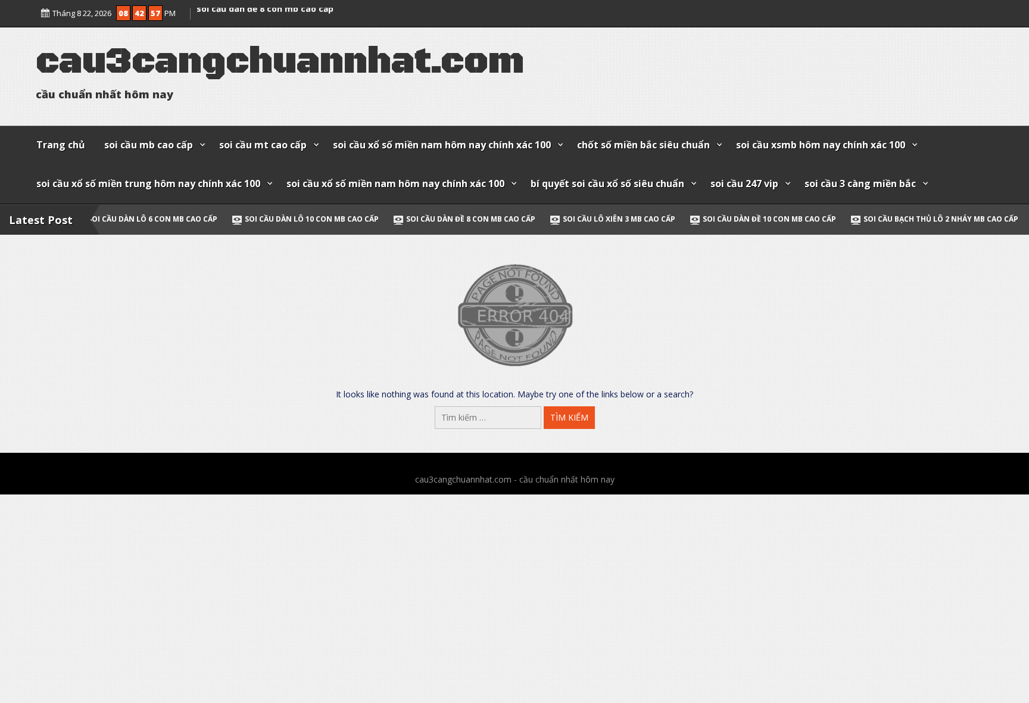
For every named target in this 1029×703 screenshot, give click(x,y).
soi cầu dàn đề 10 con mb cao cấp (711, 219)
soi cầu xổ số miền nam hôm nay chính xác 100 (442, 144)
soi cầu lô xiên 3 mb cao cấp (561, 219)
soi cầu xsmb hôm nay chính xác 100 (820, 144)
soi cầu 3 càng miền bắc (860, 183)
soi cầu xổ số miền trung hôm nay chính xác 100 (148, 183)
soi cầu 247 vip (744, 183)
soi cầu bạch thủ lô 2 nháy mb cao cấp (882, 219)
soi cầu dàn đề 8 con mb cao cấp (265, 18)
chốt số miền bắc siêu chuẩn (643, 144)
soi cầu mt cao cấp (263, 144)
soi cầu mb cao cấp (148, 144)
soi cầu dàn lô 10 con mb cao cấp (253, 219)
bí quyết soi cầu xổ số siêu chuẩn (607, 183)
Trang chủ (60, 144)
